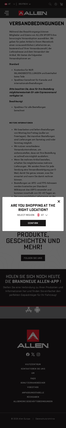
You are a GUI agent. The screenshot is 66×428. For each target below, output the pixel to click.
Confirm (33, 223)
